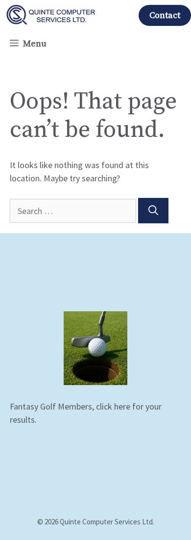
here (122, 406)
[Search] (153, 210)
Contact (164, 15)
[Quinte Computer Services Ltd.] (51, 14)
